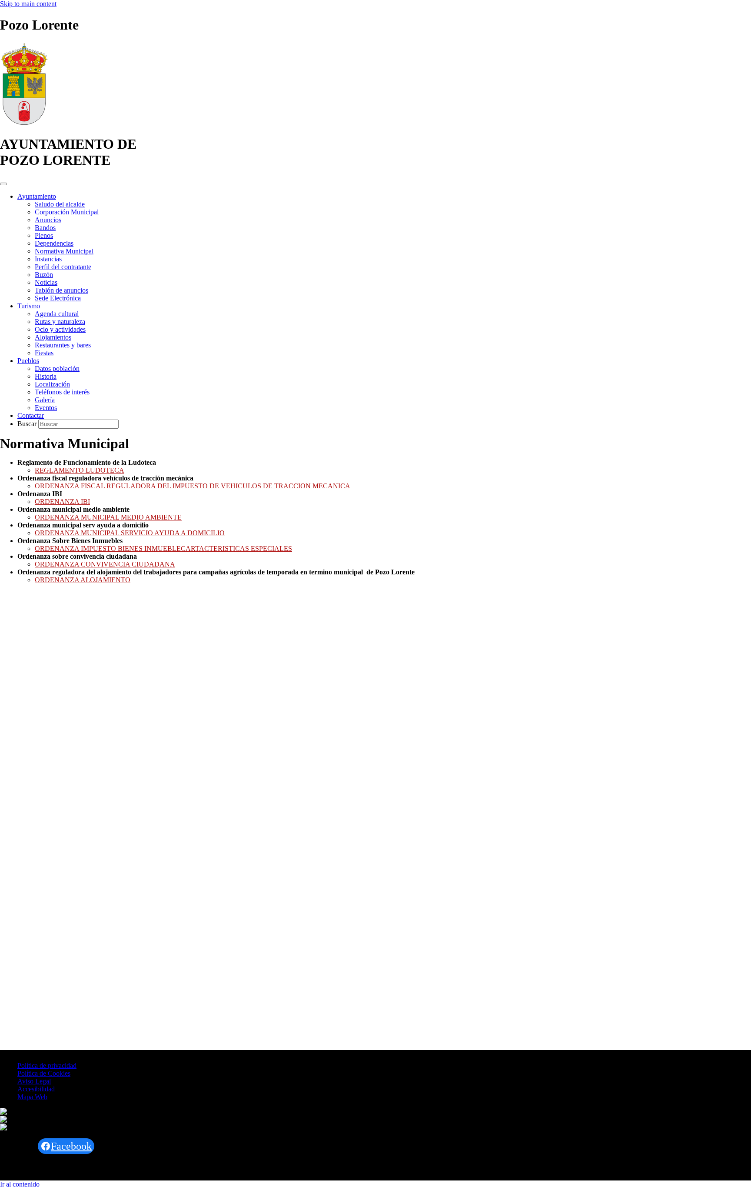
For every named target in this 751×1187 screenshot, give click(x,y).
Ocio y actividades (60, 329)
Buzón (44, 274)
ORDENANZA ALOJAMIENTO (82, 579)
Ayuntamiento (36, 196)
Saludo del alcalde (60, 204)
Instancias (48, 259)
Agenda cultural (57, 313)
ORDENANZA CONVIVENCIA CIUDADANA (105, 564)
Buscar (27, 423)
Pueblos (28, 360)
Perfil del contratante (63, 266)
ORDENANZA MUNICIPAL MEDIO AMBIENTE (108, 517)
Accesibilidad (36, 1089)
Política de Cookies (43, 1073)
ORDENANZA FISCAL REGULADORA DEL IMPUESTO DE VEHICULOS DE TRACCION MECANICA (192, 486)
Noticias (46, 282)
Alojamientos (53, 337)
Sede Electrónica (58, 298)
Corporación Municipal (67, 212)
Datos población (57, 368)
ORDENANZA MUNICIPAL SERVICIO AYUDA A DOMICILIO (130, 533)
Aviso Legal (34, 1081)
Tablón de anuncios (61, 290)
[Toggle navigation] (3, 184)
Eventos (46, 407)
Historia (45, 376)
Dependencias (54, 243)
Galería (45, 399)
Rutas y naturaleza (60, 321)
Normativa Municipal (64, 251)
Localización (52, 384)
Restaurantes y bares (63, 345)
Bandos (45, 227)
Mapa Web (32, 1096)
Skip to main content (28, 3)
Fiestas (44, 353)
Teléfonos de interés (62, 392)
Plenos (44, 235)
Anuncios (48, 219)
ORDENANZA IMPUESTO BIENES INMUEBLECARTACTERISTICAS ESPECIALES (163, 548)
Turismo (28, 306)
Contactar (30, 415)
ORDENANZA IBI (62, 501)
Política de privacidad (46, 1065)
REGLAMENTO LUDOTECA (79, 470)
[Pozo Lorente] (24, 123)
